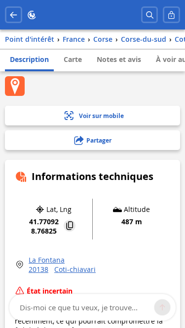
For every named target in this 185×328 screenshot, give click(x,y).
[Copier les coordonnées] (69, 226)
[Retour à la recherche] (13, 15)
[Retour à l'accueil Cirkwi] (32, 15)
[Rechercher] (149, 15)
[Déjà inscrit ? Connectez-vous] (171, 15)
